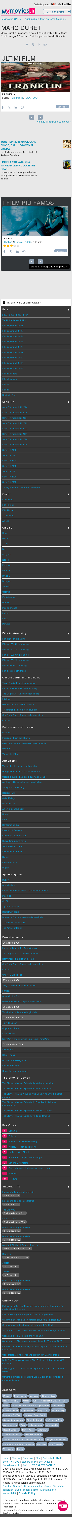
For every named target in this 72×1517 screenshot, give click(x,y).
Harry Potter (28, 1429)
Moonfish (6, 895)
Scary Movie (20, 1395)
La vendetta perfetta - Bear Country (19, 688)
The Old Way (8, 1209)
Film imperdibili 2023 (12, 341)
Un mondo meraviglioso (14, 1060)
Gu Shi (5, 901)
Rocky (20, 1449)
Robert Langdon (11, 1429)
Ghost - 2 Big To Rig (12, 974)
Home (6, 1458)
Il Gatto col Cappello (12, 830)
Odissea (13, 1136)
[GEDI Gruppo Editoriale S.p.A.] (54, 4)
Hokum (13, 1178)
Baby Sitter (43, 1410)
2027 (4, 314)
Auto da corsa (10, 1425)
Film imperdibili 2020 (12, 357)
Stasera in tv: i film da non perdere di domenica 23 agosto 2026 (33, 1330)
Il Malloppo (7, 1049)
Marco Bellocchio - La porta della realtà (21, 1001)
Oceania (6, 732)
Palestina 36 (8, 803)
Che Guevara (55, 1444)
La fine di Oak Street (19, 1152)
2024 (36, 97)
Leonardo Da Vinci (12, 1415)
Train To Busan (9, 1022)
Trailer (26, 1465)
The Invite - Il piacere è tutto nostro (19, 766)
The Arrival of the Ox (12, 927)
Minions (7, 1395)
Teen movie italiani (12, 1434)
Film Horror (8, 510)
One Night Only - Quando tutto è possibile (23, 715)
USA (28, 97)
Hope (5, 814)
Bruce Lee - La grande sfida (16, 1227)
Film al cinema (9, 378)
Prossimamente (11, 1465)
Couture (6, 720)
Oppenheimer (27, 1410)
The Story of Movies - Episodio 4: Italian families (26, 1115)
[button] (63, 1506)
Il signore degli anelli (56, 1439)
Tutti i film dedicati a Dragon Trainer (50, 1400)
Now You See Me (11, 1400)
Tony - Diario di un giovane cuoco (19, 682)
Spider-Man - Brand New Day (23, 1141)
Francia (18, 242)
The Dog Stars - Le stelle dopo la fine (20, 693)
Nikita (8, 238)
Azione (5, 520)
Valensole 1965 (10, 753)
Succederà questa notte (14, 840)
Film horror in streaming (14, 670)
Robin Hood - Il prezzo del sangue (26, 1157)
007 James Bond (54, 1420)
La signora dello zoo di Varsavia (18, 1191)
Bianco (5, 856)
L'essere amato (9, 862)
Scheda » (62, 106)
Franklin (8, 94)
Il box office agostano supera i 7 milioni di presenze (27, 1314)
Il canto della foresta (12, 851)
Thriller (8, 242)
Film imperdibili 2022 (12, 346)
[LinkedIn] (39, 44)
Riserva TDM (30, 1489)
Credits (7, 1486)
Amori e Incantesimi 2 (13, 808)
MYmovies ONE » (11, 19)
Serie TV (8, 1461)
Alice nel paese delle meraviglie (18, 1444)
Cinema (16, 1458)
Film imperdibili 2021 (12, 352)
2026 (11, 314)
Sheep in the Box (10, 996)
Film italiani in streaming (14, 665)
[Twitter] (33, 44)
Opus (6, 1405)
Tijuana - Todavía (11, 906)
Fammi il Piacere (10, 1065)
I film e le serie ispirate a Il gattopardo (30, 1405)
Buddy (5, 879)
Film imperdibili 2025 (12, 330)
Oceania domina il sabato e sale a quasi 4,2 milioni (27, 1325)
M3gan (26, 1400)
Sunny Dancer (9, 1033)
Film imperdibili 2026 (12, 325)
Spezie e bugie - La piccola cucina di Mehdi (24, 776)
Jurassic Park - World (35, 1415)
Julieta (5, 1262)
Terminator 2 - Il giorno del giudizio (19, 709)
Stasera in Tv (29, 1461)
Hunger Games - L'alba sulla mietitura (21, 771)
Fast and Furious (33, 1434)
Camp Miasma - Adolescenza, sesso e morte (24, 743)
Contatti (17, 1486)
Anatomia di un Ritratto (13, 922)
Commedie (7, 499)
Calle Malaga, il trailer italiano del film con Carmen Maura (31, 1354)
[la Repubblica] (65, 4)
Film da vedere (9, 373)
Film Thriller (8, 504)
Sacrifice (13, 1173)
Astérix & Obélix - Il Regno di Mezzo (20, 1245)
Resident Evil (9, 792)
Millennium (43, 1429)
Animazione (8, 515)
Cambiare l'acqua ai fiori (14, 835)
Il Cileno (6, 698)
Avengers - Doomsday (13, 787)
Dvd (17, 1461)
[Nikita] (35, 221)
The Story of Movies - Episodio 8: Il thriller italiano (27, 1088)
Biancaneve (58, 1405)
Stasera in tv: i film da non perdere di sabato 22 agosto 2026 (32, 1341)
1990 (28, 242)
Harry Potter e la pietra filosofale (18, 704)
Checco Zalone (10, 1410)
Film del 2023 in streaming (15, 654)
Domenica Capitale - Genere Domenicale (22, 917)
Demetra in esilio (10, 911)
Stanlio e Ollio (9, 1218)
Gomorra (34, 1395)
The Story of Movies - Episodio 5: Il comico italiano (27, 1110)
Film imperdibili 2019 (12, 362)
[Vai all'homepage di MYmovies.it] (18, 13)
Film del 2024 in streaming (15, 649)
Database (28, 1458)
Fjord (5, 819)
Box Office (45, 1461)
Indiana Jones (35, 1425)
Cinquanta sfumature (13, 1420)
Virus (22, 1425)
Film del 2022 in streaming (15, 660)
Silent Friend (8, 1054)
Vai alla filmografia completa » (54, 121)
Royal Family (58, 1410)
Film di (5, 384)
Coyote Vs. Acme (10, 1028)
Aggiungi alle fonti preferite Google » (46, 19)
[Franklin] (35, 77)
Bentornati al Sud (11, 824)
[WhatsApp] (45, 44)
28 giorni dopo (48, 1395)
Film (38, 1458)
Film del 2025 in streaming (15, 644)
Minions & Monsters (18, 1162)
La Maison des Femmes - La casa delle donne (25, 890)
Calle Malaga (9, 798)
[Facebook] (27, 44)
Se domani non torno (12, 846)
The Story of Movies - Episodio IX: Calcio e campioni (28, 1083)
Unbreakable (52, 1425)
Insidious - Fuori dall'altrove (16, 737)
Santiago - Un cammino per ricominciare (22, 782)
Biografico (17, 97)
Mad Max (41, 1444)
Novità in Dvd (9, 394)
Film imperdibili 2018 (12, 368)
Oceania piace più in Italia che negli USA (22, 1335)
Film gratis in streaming (13, 638)
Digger (5, 867)
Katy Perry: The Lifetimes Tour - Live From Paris (25, 1038)
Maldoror (6, 748)
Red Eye (6, 1253)
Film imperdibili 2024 (12, 336)
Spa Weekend (9, 885)
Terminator (8, 1449)
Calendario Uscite (53, 1458)
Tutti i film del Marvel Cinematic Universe (23, 1439)
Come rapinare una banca (15, 1070)
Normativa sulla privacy (37, 1486)
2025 (18, 314)
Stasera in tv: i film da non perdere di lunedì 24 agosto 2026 (32, 1319)
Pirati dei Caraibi (35, 1420)
